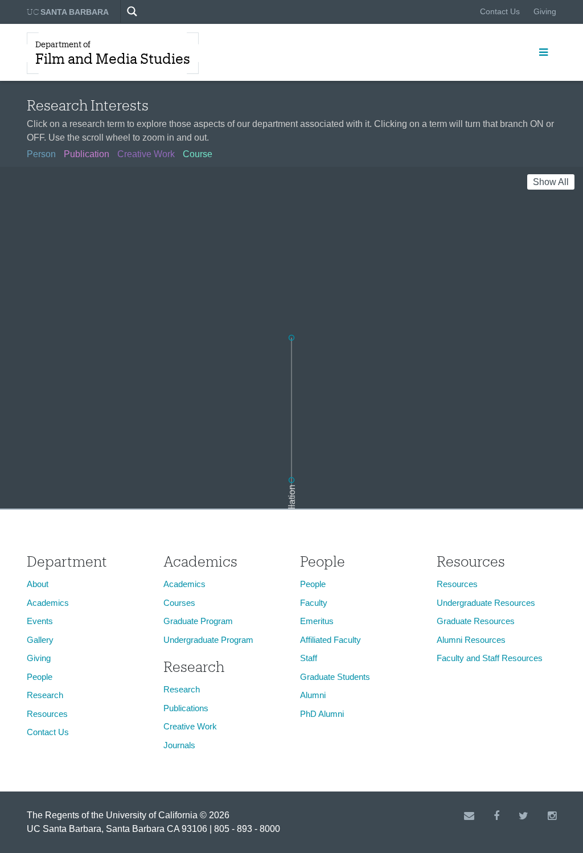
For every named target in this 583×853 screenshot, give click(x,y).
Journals (179, 745)
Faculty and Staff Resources (490, 658)
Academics (48, 603)
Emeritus (317, 621)
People (39, 677)
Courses (179, 603)
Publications (185, 708)
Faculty (313, 603)
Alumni (313, 695)
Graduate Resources (476, 621)
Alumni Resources (471, 640)
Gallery (40, 640)
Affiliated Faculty (330, 640)
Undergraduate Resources (486, 603)
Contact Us (500, 11)
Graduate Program (198, 621)
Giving (544, 11)
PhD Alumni (322, 714)
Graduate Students (335, 677)
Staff (308, 658)
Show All (551, 182)
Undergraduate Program (208, 640)
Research (45, 695)
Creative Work (190, 726)
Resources (47, 714)
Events (40, 621)
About (37, 584)
